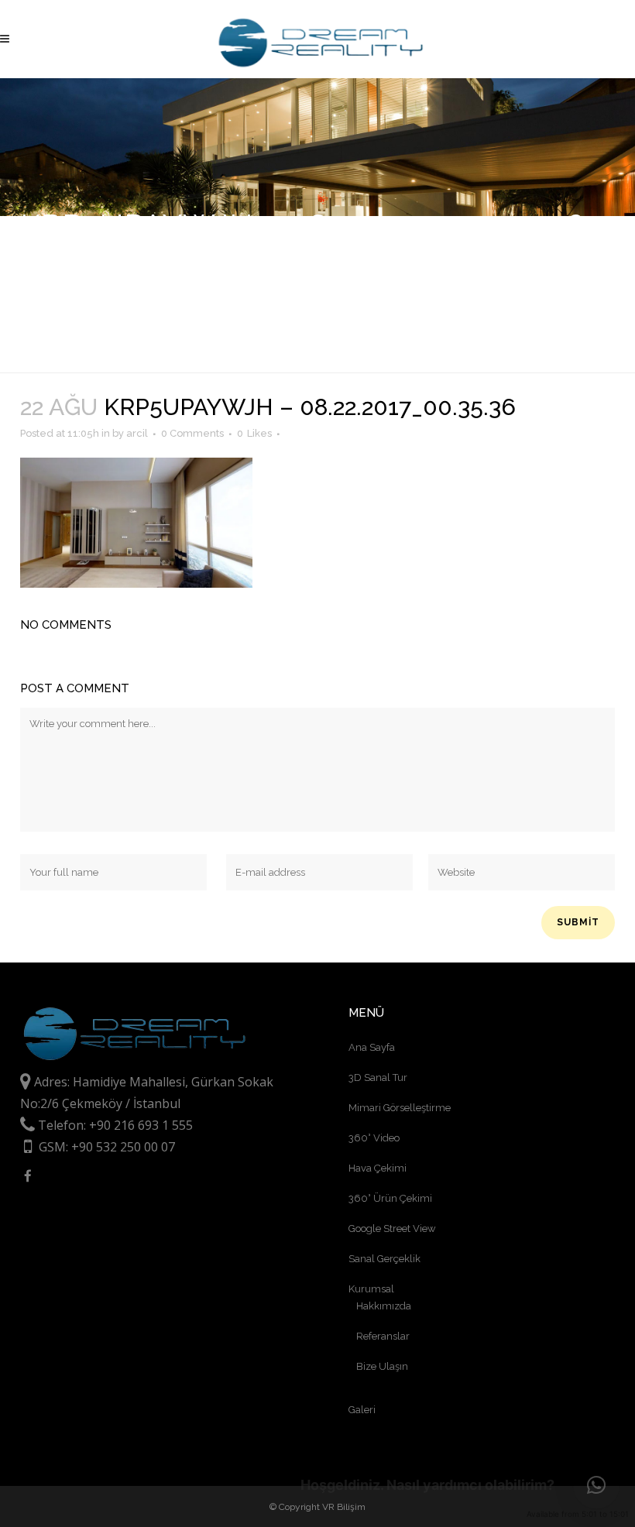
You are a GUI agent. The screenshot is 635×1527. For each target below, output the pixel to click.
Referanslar (383, 1336)
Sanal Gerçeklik (384, 1258)
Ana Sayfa (371, 1047)
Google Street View (392, 1228)
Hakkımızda (383, 1306)
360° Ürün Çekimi (390, 1198)
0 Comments (192, 433)
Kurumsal (371, 1289)
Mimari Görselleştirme (399, 1108)
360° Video (374, 1138)
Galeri (362, 1409)
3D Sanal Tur (377, 1077)
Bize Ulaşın (382, 1366)
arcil (137, 433)
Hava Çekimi (377, 1168)
